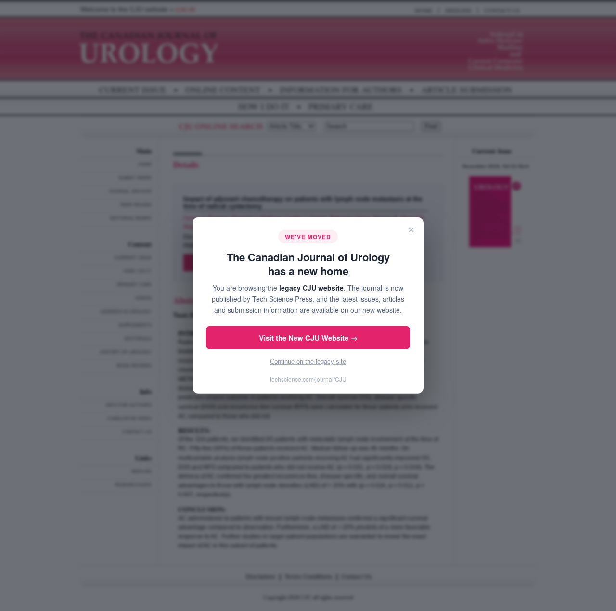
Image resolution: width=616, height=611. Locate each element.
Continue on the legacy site (308, 361)
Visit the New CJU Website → (308, 337)
